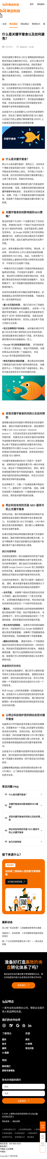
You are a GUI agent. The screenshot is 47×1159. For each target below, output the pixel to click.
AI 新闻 (28, 1044)
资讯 (27, 1039)
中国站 (2, 1149)
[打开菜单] (1, 16)
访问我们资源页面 (16, 882)
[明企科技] (8, 1001)
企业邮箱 (9, 1149)
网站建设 (41, 4)
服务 (4, 1039)
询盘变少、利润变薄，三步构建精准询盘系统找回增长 (22, 934)
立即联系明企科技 (10, 768)
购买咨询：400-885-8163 (10, 1144)
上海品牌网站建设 (25, 1129)
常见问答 (29, 1048)
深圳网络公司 (20, 1137)
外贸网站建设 (7, 1133)
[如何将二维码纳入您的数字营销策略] (23, 899)
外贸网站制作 (20, 1133)
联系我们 (24, 985)
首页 (32, 4)
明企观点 (13, 24)
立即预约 (24, 1100)
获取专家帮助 (8, 1070)
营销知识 (36, 24)
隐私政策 (16, 1121)
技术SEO (6, 272)
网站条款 (5, 1121)
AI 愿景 (5, 1053)
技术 (4, 1044)
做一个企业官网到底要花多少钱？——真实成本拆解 (22, 942)
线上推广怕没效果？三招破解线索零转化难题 (21, 928)
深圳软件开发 (7, 1137)
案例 (4, 1048)
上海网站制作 (39, 1129)
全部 (4, 24)
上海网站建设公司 (9, 1129)
